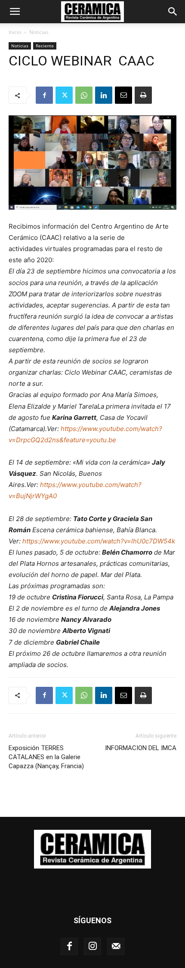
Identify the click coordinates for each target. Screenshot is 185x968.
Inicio (15, 32)
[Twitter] (64, 95)
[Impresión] (143, 95)
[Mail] (115, 946)
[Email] (123, 95)
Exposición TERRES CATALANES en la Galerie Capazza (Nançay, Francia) (46, 757)
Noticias (39, 32)
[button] (14, 11)
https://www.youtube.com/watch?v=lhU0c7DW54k (98, 541)
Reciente (45, 46)
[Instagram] (92, 946)
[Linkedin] (103, 95)
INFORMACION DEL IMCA (140, 748)
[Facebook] (44, 95)
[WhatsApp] (83, 95)
